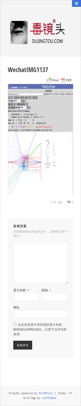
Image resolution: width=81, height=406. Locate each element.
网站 (16, 307)
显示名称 (21, 290)
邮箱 (46, 290)
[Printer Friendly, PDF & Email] (59, 80)
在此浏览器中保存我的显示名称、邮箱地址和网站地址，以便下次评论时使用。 (40, 329)
